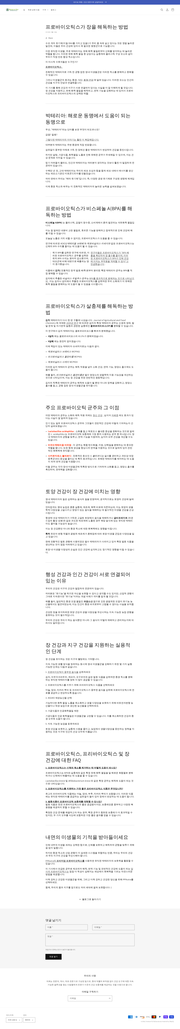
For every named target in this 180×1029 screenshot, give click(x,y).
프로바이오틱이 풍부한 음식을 (63, 672)
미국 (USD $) (12, 1020)
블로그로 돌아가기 (91, 899)
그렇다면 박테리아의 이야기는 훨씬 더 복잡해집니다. (72, 139)
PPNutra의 (65, 860)
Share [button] (50, 38)
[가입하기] (109, 998)
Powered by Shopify (168, 1021)
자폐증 (115, 415)
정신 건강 (97, 415)
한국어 (27, 1020)
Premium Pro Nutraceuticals (154, 1021)
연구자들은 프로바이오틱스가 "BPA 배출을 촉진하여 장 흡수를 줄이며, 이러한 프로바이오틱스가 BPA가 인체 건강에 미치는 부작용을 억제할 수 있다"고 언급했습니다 (110, 258)
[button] (45, 9)
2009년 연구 (72, 323)
